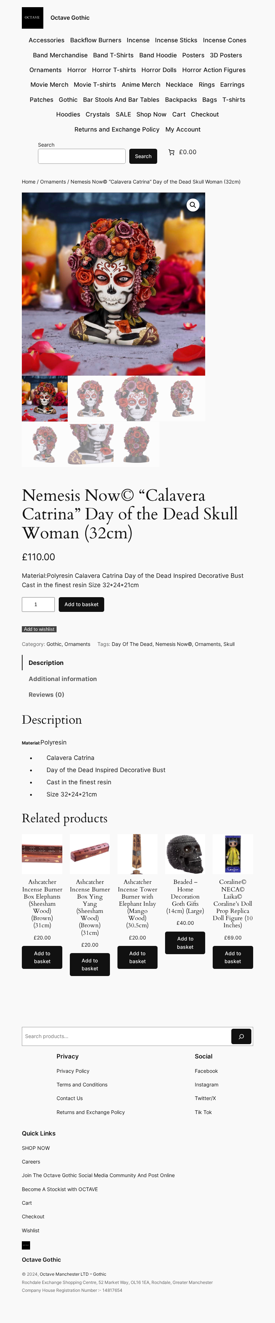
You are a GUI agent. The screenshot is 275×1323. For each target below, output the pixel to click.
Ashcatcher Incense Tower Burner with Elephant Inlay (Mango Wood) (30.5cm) (137, 904)
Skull (229, 644)
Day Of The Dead (132, 644)
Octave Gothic (70, 17)
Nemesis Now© (173, 644)
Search (46, 145)
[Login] (28, 152)
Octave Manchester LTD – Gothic (73, 1274)
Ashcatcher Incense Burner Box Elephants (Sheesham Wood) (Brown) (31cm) (42, 904)
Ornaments (53, 182)
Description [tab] (46, 662)
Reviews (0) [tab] (46, 694)
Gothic (54, 644)
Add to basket (81, 604)
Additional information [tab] (63, 678)
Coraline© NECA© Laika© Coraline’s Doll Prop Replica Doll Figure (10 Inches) (233, 904)
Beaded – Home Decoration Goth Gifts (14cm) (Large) (185, 897)
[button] (193, 205)
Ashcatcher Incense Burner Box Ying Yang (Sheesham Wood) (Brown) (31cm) (90, 907)
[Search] (241, 1036)
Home (28, 182)
